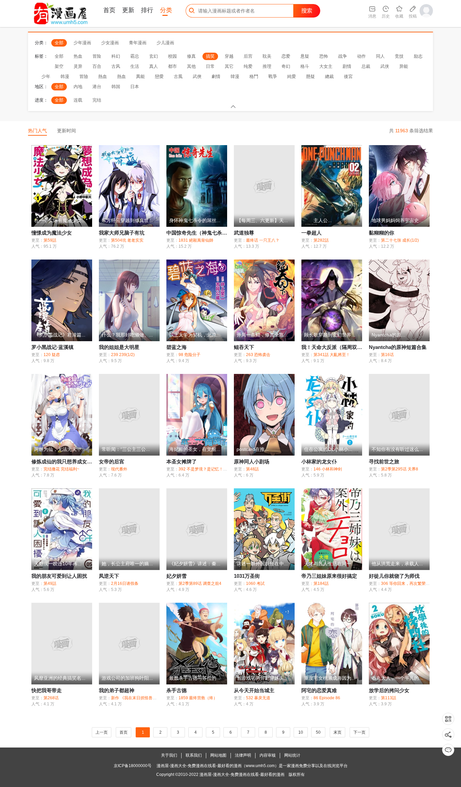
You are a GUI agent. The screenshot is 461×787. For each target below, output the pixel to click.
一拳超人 (311, 233)
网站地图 (218, 755)
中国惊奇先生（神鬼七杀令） (199, 233)
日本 (134, 86)
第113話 (388, 698)
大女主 (325, 66)
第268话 (51, 698)
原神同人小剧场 (251, 461)
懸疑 (310, 76)
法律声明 (243, 755)
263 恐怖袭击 (258, 354)
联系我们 (194, 755)
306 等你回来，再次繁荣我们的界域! (414, 583)
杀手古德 (176, 690)
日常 (210, 66)
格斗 (304, 66)
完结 (96, 100)
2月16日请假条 (124, 583)
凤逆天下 (109, 576)
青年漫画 (137, 42)
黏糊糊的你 (381, 233)
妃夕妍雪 (176, 576)
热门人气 (37, 130)
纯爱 (248, 66)
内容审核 (268, 755)
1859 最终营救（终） (198, 698)
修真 (191, 56)
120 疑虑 (52, 354)
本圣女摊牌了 (181, 461)
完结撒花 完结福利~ (61, 469)
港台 (96, 86)
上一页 (102, 732)
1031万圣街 (247, 576)
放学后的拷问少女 (389, 690)
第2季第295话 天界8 (399, 469)
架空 (59, 66)
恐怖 (323, 56)
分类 (166, 10)
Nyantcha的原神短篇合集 (398, 347)
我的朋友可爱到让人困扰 (59, 576)
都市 (172, 66)
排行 (147, 10)
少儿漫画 (165, 42)
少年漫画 (82, 42)
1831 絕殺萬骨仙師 (196, 240)
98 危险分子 (189, 354)
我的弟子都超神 (116, 690)
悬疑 (304, 56)
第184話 (321, 583)
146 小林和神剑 (328, 469)
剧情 (347, 66)
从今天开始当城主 (254, 690)
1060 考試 (255, 583)
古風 (178, 76)
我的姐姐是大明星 (119, 347)
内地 (78, 86)
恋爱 (285, 56)
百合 (96, 66)
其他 (191, 66)
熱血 (102, 76)
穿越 (229, 56)
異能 (140, 76)
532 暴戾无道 (258, 698)
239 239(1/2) (123, 354)
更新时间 (66, 130)
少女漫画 (110, 42)
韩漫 (64, 76)
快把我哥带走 (46, 690)
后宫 (248, 56)
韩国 (115, 86)
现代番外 (119, 469)
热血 (78, 56)
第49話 (50, 583)
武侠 (384, 66)
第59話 (50, 240)
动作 (361, 56)
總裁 (329, 76)
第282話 (321, 240)
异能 (403, 66)
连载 (78, 100)
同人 (380, 56)
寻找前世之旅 (384, 461)
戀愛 (159, 76)
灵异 (78, 66)
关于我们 (169, 755)
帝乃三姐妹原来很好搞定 (329, 576)
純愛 (291, 76)
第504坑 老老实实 (127, 240)
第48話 (252, 469)
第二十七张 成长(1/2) (400, 240)
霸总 (134, 56)
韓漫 (235, 76)
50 (318, 732)
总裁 (365, 66)
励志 (418, 56)
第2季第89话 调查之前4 (200, 583)
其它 (229, 66)
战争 (342, 56)
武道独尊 (244, 233)
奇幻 (285, 66)
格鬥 (253, 76)
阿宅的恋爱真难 (319, 690)
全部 (59, 42)
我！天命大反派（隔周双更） (334, 347)
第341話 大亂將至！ (332, 354)
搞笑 (210, 56)
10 (300, 732)
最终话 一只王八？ (262, 240)
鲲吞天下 (244, 347)
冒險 (83, 76)
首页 (109, 10)
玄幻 (153, 56)
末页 (337, 732)
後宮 (348, 76)
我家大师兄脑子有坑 (121, 233)
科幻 (115, 56)
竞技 (399, 56)
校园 (172, 56)
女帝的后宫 (111, 461)
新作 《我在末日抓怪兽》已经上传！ (144, 698)
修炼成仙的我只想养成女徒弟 (64, 461)
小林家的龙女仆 (319, 461)
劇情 (216, 76)
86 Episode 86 (327, 698)
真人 (153, 66)
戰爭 (272, 76)
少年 (46, 76)
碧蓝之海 (176, 347)
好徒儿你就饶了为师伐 (394, 576)
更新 (128, 10)
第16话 (387, 354)
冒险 (96, 56)
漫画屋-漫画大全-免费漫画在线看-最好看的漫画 (241, 774)
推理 (267, 66)
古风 (115, 66)
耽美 (267, 56)
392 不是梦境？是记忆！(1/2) (205, 469)
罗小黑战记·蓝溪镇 (52, 347)
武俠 (197, 76)
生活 (134, 66)
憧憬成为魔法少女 (51, 233)
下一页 (359, 732)
